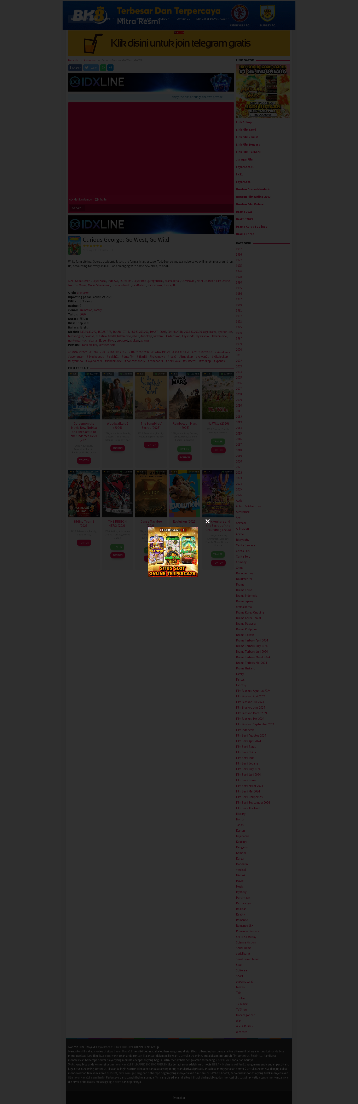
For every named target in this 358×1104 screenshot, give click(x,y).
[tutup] (207, 521)
